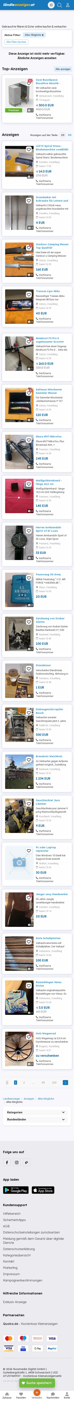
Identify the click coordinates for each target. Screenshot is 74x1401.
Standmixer (43, 665)
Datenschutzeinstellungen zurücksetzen (31, 1232)
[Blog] (26, 1162)
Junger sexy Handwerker (52, 894)
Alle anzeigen (63, 69)
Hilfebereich (11, 1213)
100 (54, 1082)
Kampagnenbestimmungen (22, 1280)
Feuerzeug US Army (48, 574)
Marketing (10, 1268)
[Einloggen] (68, 3)
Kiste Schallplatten (48, 938)
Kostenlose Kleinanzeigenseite (42, 1376)
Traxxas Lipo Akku (48, 291)
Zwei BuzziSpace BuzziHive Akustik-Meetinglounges (48, 83)
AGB (6, 1226)
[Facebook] (6, 1162)
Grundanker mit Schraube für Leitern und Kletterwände (52, 201)
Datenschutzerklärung (19, 1249)
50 (69, 135)
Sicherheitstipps (14, 1220)
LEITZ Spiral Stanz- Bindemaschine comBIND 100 (52, 149)
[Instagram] (16, 1162)
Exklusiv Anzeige (15, 1302)
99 (43, 1082)
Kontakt (8, 1261)
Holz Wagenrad (46, 1033)
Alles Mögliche (33, 34)
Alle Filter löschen (16, 42)
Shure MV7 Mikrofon (48, 436)
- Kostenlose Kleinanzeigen (30, 1324)
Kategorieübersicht (17, 1255)
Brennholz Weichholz (49, 756)
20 (62, 135)
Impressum (11, 1274)
